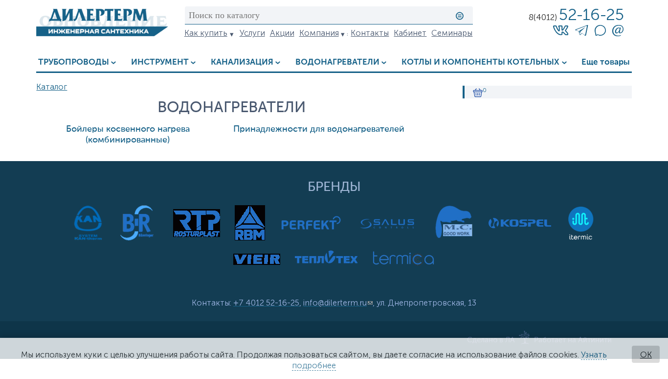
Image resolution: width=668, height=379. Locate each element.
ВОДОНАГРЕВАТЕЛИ (337, 62)
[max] (600, 33)
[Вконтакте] (561, 30)
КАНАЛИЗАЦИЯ (242, 62)
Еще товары (605, 62)
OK (646, 354)
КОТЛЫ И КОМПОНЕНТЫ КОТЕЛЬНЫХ (480, 62)
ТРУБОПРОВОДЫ (73, 62)
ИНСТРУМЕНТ (160, 62)
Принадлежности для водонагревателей (318, 129)
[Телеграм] (581, 32)
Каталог (51, 87)
